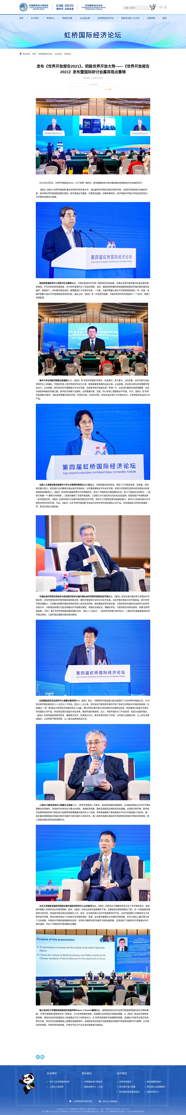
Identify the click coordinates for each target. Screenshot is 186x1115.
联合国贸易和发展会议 (129, 1092)
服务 (165, 18)
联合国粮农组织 (154, 1082)
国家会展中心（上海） (94, 1087)
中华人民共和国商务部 (59, 1082)
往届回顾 (151, 18)
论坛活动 (58, 54)
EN (161, 7)
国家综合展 (67, 18)
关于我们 (35, 18)
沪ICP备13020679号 (50, 1111)
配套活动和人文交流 (130, 18)
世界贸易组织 (125, 1082)
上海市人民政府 (56, 1087)
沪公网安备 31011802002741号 (71, 1111)
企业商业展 (85, 18)
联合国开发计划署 (127, 1087)
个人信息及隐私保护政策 (134, 1111)
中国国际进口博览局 (93, 1082)
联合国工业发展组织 (156, 1087)
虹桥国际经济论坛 (106, 18)
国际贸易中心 (153, 1092)
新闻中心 (51, 18)
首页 (21, 18)
